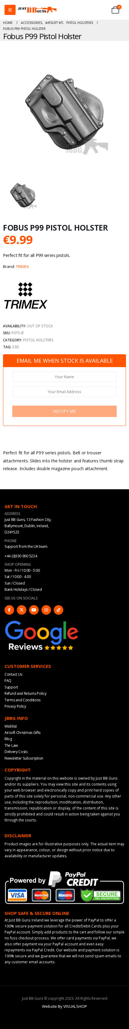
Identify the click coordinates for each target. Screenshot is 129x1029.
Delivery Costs (16, 751)
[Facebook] (9, 610)
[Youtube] (34, 610)
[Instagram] (46, 610)
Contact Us (13, 674)
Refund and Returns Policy (25, 693)
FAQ (7, 680)
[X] (21, 610)
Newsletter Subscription (23, 758)
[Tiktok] (58, 610)
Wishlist (10, 726)
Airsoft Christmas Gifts (22, 732)
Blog (8, 738)
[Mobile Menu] (10, 10)
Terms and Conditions (22, 700)
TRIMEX (22, 266)
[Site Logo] (37, 10)
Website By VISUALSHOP (64, 1006)
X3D (15, 346)
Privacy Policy (15, 706)
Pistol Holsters (38, 340)
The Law (11, 745)
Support (11, 687)
